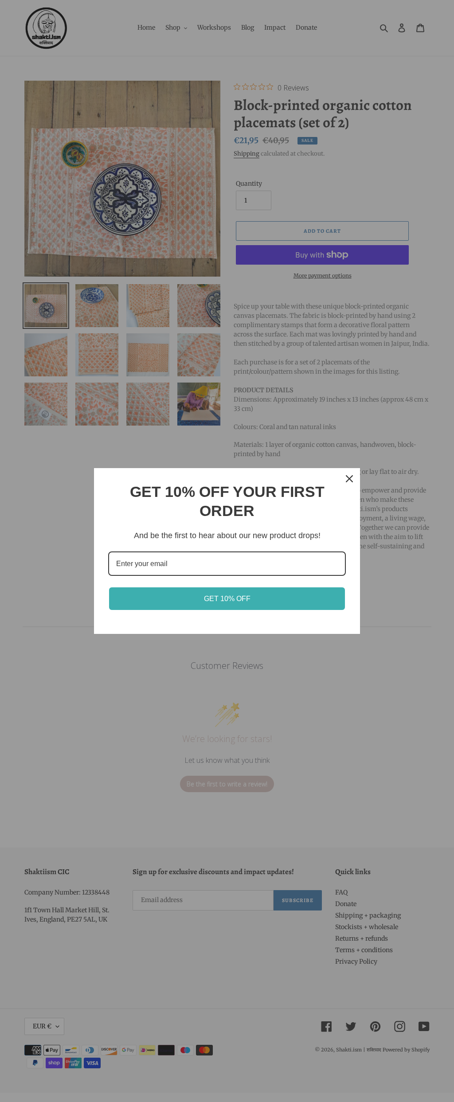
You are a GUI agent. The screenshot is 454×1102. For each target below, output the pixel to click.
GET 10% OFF (227, 598)
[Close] (349, 478)
